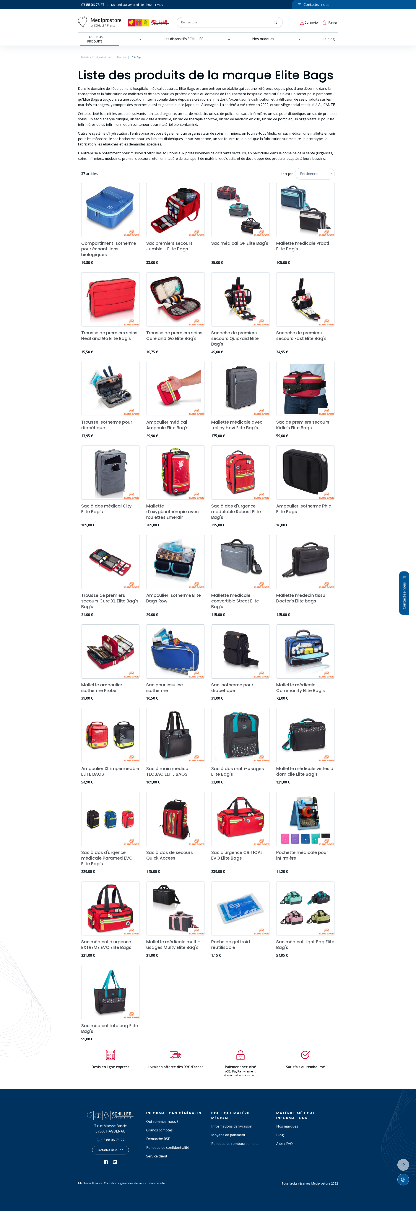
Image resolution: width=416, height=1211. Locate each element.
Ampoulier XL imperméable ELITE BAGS (110, 771)
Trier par (287, 174)
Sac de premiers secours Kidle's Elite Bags (302, 425)
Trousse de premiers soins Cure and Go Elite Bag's (174, 335)
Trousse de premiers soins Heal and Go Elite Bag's (109, 335)
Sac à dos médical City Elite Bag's (106, 509)
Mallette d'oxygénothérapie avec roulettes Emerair (172, 511)
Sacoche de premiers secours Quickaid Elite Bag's (235, 338)
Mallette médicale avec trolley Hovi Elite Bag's (236, 425)
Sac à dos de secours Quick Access (169, 855)
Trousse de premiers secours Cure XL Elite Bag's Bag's (109, 601)
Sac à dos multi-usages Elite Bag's (237, 771)
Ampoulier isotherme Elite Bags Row (173, 598)
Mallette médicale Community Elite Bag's (300, 688)
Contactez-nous (107, 1150)
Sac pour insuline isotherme (164, 688)
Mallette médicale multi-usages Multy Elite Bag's (173, 944)
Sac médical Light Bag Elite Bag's (305, 944)
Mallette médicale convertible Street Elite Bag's (235, 601)
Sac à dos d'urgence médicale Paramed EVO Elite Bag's (107, 858)
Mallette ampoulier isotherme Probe (101, 688)
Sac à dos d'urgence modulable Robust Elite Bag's (236, 511)
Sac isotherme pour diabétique (232, 688)
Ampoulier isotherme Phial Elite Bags (304, 509)
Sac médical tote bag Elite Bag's (109, 1028)
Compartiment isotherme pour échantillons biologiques (108, 249)
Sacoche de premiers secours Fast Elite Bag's (301, 335)
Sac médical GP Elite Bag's (239, 243)
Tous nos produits (95, 39)
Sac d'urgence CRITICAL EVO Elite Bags (237, 855)
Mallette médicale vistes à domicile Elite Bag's (304, 771)
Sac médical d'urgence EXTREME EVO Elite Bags (106, 944)
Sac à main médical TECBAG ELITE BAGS (168, 771)
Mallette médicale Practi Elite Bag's (302, 246)
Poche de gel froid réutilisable (230, 944)
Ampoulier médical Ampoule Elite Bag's (167, 425)
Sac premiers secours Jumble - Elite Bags (169, 246)
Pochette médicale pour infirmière (302, 855)
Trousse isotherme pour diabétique (106, 425)
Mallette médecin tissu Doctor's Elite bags (300, 598)
